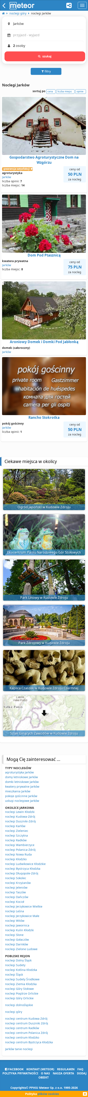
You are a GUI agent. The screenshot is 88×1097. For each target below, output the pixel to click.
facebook (15, 1069)
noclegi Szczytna (16, 835)
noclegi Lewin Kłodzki (20, 812)
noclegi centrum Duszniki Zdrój (26, 1023)
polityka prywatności (20, 1073)
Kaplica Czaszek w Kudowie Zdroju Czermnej (44, 688)
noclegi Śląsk (14, 974)
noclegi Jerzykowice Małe (22, 916)
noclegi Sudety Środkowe (22, 979)
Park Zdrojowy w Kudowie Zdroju (44, 643)
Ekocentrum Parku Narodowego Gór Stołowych (44, 552)
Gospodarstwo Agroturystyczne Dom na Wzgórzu (44, 160)
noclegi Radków (16, 840)
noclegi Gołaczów (17, 939)
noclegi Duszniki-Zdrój (20, 821)
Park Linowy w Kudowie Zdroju (44, 597)
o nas (45, 1073)
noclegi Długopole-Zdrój (21, 873)
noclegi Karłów (15, 826)
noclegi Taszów (15, 892)
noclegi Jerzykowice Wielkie (23, 906)
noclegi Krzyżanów (18, 883)
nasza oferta (63, 1073)
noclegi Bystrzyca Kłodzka (22, 869)
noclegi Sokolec (15, 878)
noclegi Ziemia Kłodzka (21, 984)
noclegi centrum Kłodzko (22, 1037)
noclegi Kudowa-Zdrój (20, 816)
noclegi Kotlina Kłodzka (21, 970)
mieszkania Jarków (17, 791)
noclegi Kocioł (14, 902)
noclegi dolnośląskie (19, 1005)
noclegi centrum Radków (22, 1028)
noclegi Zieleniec (16, 831)
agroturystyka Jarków (19, 772)
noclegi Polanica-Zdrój (20, 850)
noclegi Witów (14, 921)
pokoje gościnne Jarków (21, 796)
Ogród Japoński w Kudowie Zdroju (44, 507)
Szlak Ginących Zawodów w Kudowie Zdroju (44, 733)
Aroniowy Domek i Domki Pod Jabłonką (44, 341)
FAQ (80, 1069)
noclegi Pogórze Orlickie (21, 993)
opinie (80, 91)
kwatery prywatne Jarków (22, 786)
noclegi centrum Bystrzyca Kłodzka (29, 1042)
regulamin (65, 1069)
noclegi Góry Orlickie (19, 998)
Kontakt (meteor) (40, 1069)
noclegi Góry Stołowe (19, 989)
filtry (47, 71)
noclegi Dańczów (16, 897)
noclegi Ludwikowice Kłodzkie (25, 864)
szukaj (47, 56)
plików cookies (48, 1094)
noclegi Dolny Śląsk (18, 960)
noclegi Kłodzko (16, 859)
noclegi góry (13, 1012)
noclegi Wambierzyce (19, 845)
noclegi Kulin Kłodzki (19, 930)
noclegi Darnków (16, 944)
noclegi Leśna (14, 911)
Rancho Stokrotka (44, 417)
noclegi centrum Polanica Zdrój (26, 1033)
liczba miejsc (65, 91)
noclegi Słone (14, 935)
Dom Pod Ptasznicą (44, 255)
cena (50, 91)
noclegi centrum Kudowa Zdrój (26, 1018)
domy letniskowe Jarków (21, 777)
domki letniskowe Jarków (22, 782)
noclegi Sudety (15, 965)
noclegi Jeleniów (16, 887)
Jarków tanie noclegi (19, 1049)
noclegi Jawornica (17, 925)
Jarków (6, 177)
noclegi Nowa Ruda (18, 854)
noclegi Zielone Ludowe (21, 949)
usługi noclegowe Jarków (22, 801)
